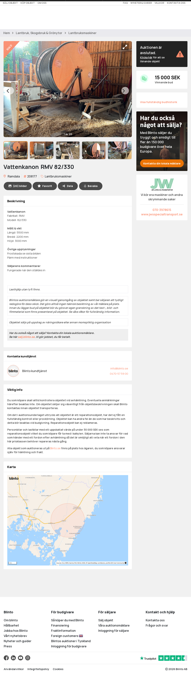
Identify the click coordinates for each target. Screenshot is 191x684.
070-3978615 (162, 210)
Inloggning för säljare (113, 631)
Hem (6, 33)
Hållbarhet (11, 625)
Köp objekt (28, 2)
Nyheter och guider (17, 641)
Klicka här (146, 57)
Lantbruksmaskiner (82, 33)
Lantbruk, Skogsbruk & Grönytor (39, 33)
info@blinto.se (119, 368)
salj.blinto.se (26, 337)
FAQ (125, 2)
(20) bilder (20, 186)
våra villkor (79, 311)
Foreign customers (65, 636)
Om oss (41, 2)
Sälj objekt (10, 2)
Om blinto (11, 620)
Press (8, 646)
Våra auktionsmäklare (114, 625)
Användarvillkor (14, 669)
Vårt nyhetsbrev (15, 636)
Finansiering (60, 625)
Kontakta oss (176, 2)
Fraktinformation (63, 631)
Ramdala (13, 176)
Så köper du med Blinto (67, 620)
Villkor (159, 2)
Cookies (58, 669)
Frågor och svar (157, 625)
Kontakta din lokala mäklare (162, 163)
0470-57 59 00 (119, 373)
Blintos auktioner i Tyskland (71, 641)
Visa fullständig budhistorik (158, 102)
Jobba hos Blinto (16, 631)
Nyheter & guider (141, 2)
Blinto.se (55, 448)
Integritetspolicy (38, 669)
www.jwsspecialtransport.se (162, 214)
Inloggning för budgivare (69, 646)
